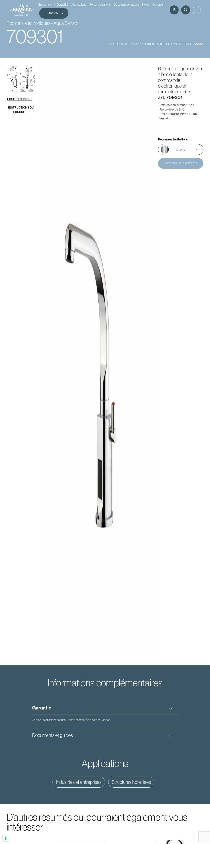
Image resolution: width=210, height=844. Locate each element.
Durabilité (62, 4)
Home (111, 44)
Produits (52, 13)
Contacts (157, 4)
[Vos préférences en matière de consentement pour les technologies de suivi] (6, 838)
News (145, 4)
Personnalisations (100, 4)
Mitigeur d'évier (182, 44)
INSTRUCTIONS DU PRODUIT (21, 110)
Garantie (41, 708)
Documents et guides (126, 4)
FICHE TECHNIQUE (19, 99)
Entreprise (44, 4)
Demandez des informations (180, 163)
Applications (78, 4)
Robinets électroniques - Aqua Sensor (150, 44)
